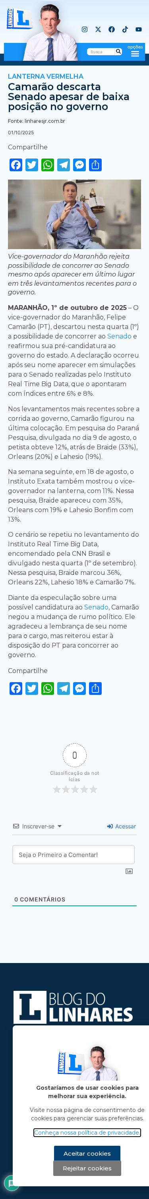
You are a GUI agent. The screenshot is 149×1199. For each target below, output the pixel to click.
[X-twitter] (98, 29)
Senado (120, 336)
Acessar (125, 826)
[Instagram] (84, 29)
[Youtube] (138, 29)
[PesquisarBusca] (118, 51)
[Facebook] (111, 29)
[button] (135, 53)
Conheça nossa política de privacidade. (87, 1132)
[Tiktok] (125, 29)
